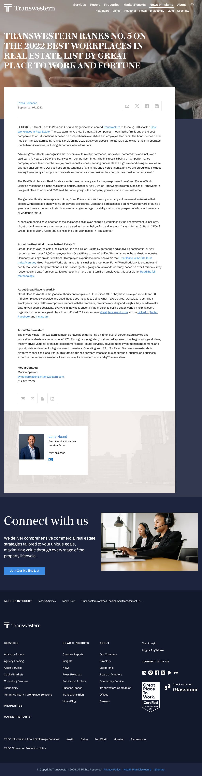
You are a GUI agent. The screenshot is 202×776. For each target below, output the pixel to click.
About (181, 4)
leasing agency (47, 601)
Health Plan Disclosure (137, 769)
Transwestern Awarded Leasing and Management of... (111, 601)
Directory (105, 661)
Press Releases (27, 103)
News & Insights (161, 4)
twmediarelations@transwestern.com (41, 376)
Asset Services (13, 667)
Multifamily (157, 10)
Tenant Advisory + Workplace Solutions (28, 694)
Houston (119, 739)
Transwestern (111, 127)
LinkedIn (142, 312)
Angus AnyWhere (153, 650)
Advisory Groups (14, 654)
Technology (11, 687)
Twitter (153, 312)
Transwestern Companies (115, 687)
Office (117, 10)
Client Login (149, 643)
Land (170, 10)
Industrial (130, 10)
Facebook (24, 316)
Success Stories (72, 687)
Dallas (84, 739)
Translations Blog (73, 694)
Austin (70, 739)
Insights (67, 661)
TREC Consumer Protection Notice (25, 748)
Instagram (42, 316)
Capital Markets (13, 674)
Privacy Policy (112, 769)
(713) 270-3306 (57, 453)
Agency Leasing (14, 661)
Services (79, 4)
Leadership (107, 667)
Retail (143, 10)
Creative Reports (73, 654)
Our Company (108, 654)
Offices (104, 694)
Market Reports (134, 4)
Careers (105, 701)
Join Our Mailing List (24, 570)
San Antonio (138, 739)
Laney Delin (68, 601)
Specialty (183, 10)
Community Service (112, 681)
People (95, 4)
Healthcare (102, 10)
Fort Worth (101, 739)
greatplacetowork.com (114, 312)
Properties (112, 4)
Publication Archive (74, 681)
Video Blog (69, 701)
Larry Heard (58, 437)
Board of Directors (111, 674)
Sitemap (159, 769)
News (66, 667)
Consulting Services (16, 681)
